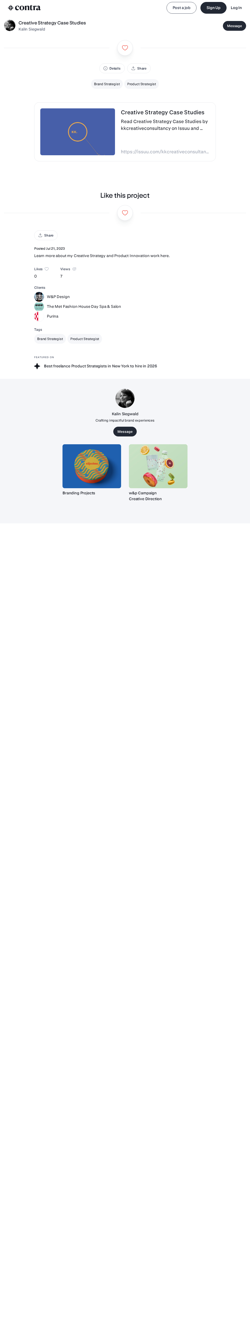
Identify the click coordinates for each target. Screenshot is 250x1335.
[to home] (24, 8)
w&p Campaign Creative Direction (145, 496)
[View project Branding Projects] (91, 466)
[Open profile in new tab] (10, 26)
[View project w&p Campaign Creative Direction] (158, 466)
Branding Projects (78, 493)
